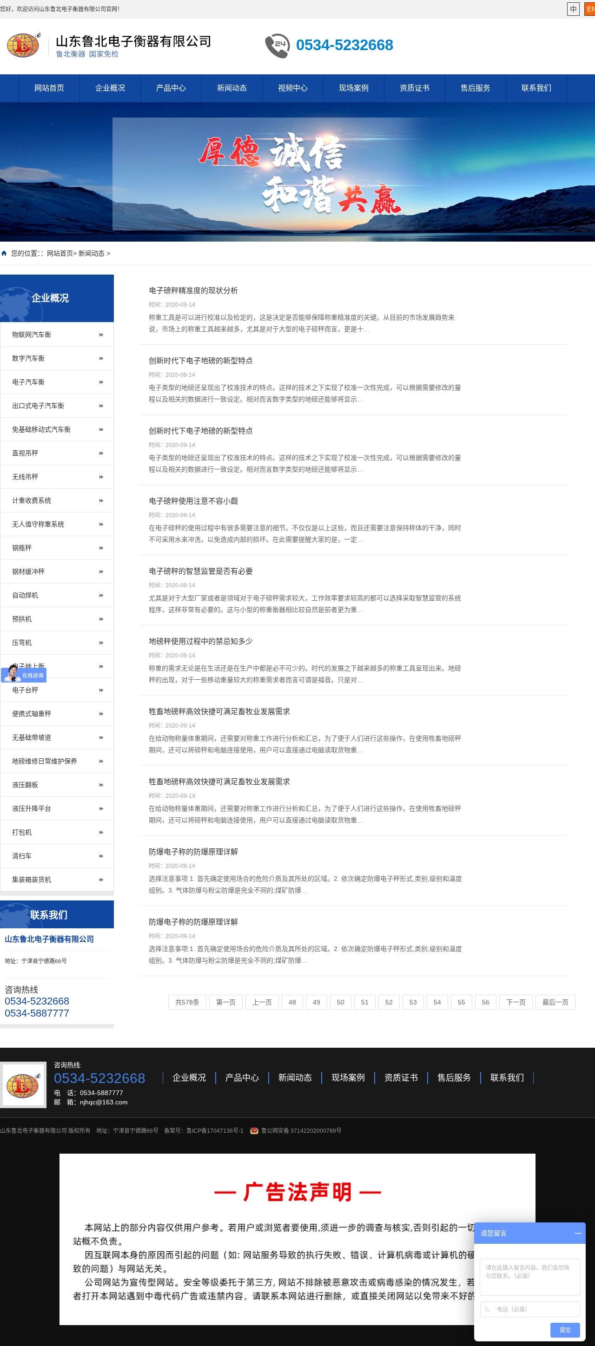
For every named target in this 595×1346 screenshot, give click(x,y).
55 (461, 1002)
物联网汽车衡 (31, 334)
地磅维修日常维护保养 (44, 761)
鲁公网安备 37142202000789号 (301, 1131)
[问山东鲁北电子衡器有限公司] (125, 45)
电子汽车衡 (28, 382)
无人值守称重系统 (38, 524)
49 (316, 1002)
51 (365, 1002)
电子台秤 (25, 690)
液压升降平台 (31, 808)
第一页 (226, 1002)
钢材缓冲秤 (28, 571)
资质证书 (415, 88)
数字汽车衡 (28, 358)
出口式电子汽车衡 (38, 405)
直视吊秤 (25, 453)
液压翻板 (25, 784)
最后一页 (555, 1002)
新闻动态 (232, 88)
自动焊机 (25, 595)
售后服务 (475, 88)
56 (485, 1002)
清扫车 (22, 856)
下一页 (516, 1002)
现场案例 (354, 88)
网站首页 (49, 88)
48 (292, 1002)
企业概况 (110, 88)
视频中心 (293, 88)
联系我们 (536, 88)
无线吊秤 (25, 476)
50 (340, 1002)
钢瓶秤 (22, 548)
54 (437, 1002)
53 (413, 1002)
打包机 (22, 832)
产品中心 (171, 88)
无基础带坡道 (31, 737)
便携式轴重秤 (31, 713)
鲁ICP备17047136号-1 (215, 1131)
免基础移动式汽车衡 (41, 429)
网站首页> (62, 253)
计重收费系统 (31, 500)
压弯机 (22, 642)
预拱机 (22, 619)
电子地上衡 (28, 666)
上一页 (262, 1002)
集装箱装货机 (31, 879)
